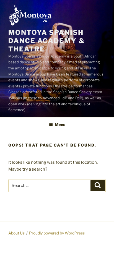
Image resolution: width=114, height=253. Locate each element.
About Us (16, 233)
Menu (60, 124)
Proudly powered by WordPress (57, 233)
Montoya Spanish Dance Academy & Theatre (46, 40)
